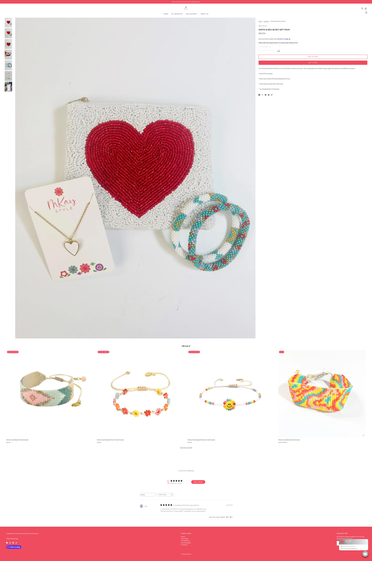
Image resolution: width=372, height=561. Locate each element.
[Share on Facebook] (259, 95)
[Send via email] (268, 95)
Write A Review (198, 482)
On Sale (186, 346)
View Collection (186, 447)
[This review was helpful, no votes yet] (227, 517)
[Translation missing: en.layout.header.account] (365, 8)
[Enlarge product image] (135, 178)
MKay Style (263, 26)
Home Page (184, 539)
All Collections (185, 541)
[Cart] (366, 12)
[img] (362, 8)
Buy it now (312, 63)
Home (260, 21)
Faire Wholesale (186, 543)
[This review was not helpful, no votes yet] (230, 517)
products (266, 21)
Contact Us (184, 545)
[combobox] (148, 494)
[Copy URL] (271, 95)
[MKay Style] (186, 9)
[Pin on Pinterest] (265, 95)
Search (183, 537)
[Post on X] (262, 95)
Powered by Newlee (186, 554)
